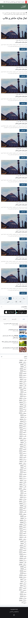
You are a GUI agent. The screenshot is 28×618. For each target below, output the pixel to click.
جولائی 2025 (22, 388)
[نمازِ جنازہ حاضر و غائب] (14, 31)
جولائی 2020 (22, 514)
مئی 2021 (23, 493)
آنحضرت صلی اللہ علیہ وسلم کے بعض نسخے (10, 348)
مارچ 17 (24, 603)
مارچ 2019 (23, 548)
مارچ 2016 (23, 596)
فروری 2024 (22, 424)
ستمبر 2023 (22, 434)
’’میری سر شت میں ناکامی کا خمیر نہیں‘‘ (11, 323)
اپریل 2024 (23, 419)
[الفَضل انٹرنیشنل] (23, 6)
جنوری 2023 (22, 451)
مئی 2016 (23, 592)
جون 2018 (23, 567)
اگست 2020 (22, 512)
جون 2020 (23, 516)
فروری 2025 (22, 398)
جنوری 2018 (22, 577)
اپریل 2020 (23, 520)
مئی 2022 (23, 468)
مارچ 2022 (23, 472)
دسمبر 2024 (22, 403)
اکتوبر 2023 (22, 432)
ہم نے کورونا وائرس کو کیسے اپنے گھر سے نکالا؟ (10, 342)
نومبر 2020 (23, 506)
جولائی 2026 (22, 363)
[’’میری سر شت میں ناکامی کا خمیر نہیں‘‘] (23, 325)
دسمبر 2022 (22, 453)
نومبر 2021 (23, 480)
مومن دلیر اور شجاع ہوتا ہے (13, 329)
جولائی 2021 (22, 489)
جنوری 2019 (22, 552)
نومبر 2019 (23, 531)
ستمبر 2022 (22, 459)
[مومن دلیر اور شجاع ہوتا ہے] (23, 331)
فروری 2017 (22, 588)
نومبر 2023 (23, 430)
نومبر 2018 (23, 556)
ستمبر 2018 (22, 560)
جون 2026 (23, 365)
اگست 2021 (22, 487)
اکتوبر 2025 (22, 381)
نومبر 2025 (23, 379)
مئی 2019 (23, 544)
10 (20, 302)
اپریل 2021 (23, 495)
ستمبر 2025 (22, 384)
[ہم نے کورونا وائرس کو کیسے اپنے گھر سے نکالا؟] (23, 343)
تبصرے (4, 319)
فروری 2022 (22, 474)
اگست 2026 (22, 360)
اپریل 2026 (23, 369)
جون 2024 (23, 415)
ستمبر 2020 (22, 510)
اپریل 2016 (23, 594)
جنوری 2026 (22, 375)
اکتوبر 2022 (22, 457)
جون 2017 (23, 579)
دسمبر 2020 (22, 504)
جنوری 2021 (22, 501)
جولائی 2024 (22, 413)
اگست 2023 (22, 436)
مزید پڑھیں (23, 49)
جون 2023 (23, 440)
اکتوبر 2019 (22, 533)
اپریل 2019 (23, 546)
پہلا (24, 298)
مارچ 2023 (23, 447)
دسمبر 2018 (22, 554)
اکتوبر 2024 (22, 407)
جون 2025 (23, 390)
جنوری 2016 (22, 600)
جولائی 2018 (22, 565)
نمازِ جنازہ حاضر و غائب (21, 42)
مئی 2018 (23, 569)
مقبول (24, 319)
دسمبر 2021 (22, 478)
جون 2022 (23, 466)
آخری (8, 302)
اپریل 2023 (23, 445)
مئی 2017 (23, 581)
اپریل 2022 (23, 470)
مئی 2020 (23, 518)
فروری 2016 (22, 598)
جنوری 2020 (22, 527)
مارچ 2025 (23, 396)
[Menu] (2, 6)
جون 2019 (23, 541)
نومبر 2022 (23, 455)
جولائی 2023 (22, 438)
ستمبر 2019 (22, 535)
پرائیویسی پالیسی (14, 611)
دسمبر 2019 (22, 529)
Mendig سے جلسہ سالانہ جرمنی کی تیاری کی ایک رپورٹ (10, 336)
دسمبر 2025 (22, 377)
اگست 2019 (22, 537)
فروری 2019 (22, 550)
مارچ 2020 (23, 523)
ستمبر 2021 (22, 485)
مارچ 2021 (23, 497)
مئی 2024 (23, 417)
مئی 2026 (23, 367)
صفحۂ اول (23, 13)
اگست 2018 (22, 563)
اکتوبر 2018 (22, 558)
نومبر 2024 (23, 405)
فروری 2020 (22, 525)
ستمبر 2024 (22, 409)
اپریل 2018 (23, 571)
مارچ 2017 (23, 586)
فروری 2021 (22, 499)
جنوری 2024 (22, 426)
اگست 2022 (22, 461)
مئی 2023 (23, 443)
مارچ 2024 (23, 421)
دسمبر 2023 (22, 428)
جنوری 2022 (22, 476)
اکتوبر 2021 (22, 483)
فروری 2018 (22, 575)
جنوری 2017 (22, 590)
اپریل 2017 (23, 584)
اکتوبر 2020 (22, 508)
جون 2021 (23, 491)
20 (16, 302)
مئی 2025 (23, 392)
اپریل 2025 (23, 394)
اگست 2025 (22, 386)
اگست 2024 (22, 411)
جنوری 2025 (22, 400)
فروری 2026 (22, 373)
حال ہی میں (14, 319)
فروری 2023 (22, 449)
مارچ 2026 (23, 371)
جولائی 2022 (22, 464)
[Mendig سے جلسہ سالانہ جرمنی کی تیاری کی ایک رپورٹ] (23, 337)
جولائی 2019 (22, 539)
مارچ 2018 (23, 573)
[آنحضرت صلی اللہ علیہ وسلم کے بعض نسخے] (23, 349)
